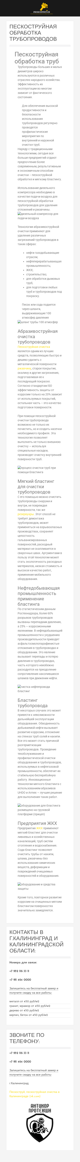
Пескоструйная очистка (34, 346)
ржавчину (24, 368)
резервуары (26, 514)
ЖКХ (39, 828)
